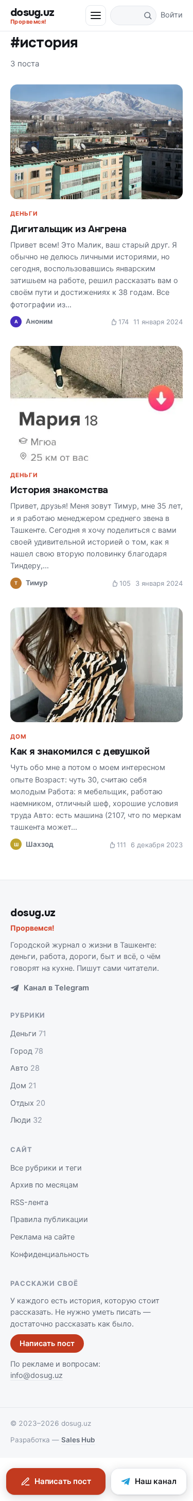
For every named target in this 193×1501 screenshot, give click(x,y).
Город (26, 1051)
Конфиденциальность (49, 1254)
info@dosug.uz (36, 1375)
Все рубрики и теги (46, 1168)
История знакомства (59, 490)
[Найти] (147, 15)
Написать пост (47, 1343)
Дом (18, 736)
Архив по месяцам (44, 1185)
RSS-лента (29, 1202)
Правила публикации (49, 1219)
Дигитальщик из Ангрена (68, 229)
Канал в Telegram (56, 987)
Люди (26, 1120)
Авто (25, 1068)
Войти (172, 15)
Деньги (24, 213)
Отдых (27, 1103)
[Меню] (95, 15)
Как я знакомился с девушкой (80, 751)
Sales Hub (78, 1440)
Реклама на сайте (42, 1237)
